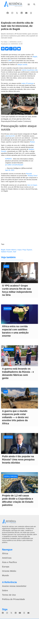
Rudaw (32, 142)
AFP (10, 60)
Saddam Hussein (6, 251)
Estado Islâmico (11, 250)
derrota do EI (10, 136)
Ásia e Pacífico (9, 562)
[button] (28, 4)
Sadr (14, 251)
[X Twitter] (17, 13)
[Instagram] (12, 13)
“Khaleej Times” (32, 175)
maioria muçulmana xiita (29, 70)
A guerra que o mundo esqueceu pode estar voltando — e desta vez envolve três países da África (15, 417)
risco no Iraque (32, 185)
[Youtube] (20, 613)
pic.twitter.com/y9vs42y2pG (14, 165)
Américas (6, 558)
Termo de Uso (9, 595)
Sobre (5, 590)
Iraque (19, 250)
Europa (5, 566)
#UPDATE (8, 159)
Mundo (5, 575)
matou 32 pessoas (27, 83)
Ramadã (29, 173)
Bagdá (35, 56)
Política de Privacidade (13, 599)
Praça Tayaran (27, 250)
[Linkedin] (22, 13)
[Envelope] (26, 13)
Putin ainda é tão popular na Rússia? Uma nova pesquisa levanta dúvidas (18, 459)
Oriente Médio (9, 571)
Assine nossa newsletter (14, 586)
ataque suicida (22, 64)
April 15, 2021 (9, 170)
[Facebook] (8, 13)
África (5, 553)
